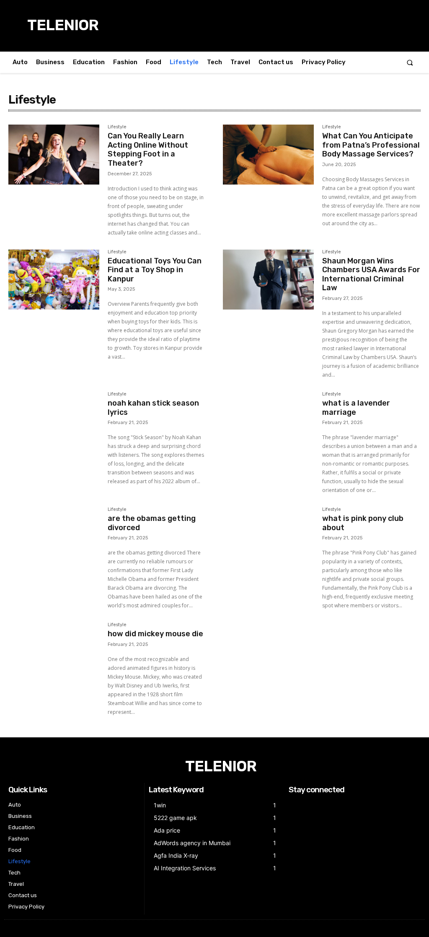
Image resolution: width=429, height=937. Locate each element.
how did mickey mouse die (155, 633)
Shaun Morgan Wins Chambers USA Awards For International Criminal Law (371, 274)
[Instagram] (305, 805)
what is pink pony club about (362, 523)
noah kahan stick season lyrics (153, 407)
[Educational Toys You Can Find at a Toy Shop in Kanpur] (53, 280)
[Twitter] (315, 805)
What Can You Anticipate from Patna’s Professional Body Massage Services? (371, 145)
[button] (410, 62)
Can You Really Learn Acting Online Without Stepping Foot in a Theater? (148, 149)
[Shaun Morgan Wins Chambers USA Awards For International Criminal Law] (268, 280)
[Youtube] (325, 805)
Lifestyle (117, 127)
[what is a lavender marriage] (268, 422)
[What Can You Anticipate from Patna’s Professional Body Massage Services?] (268, 155)
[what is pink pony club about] (268, 537)
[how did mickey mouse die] (53, 652)
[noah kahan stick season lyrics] (53, 422)
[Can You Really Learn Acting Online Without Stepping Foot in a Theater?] (53, 155)
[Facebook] (294, 805)
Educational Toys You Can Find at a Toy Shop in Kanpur (155, 270)
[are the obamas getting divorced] (53, 537)
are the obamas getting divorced (152, 523)
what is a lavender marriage (356, 407)
